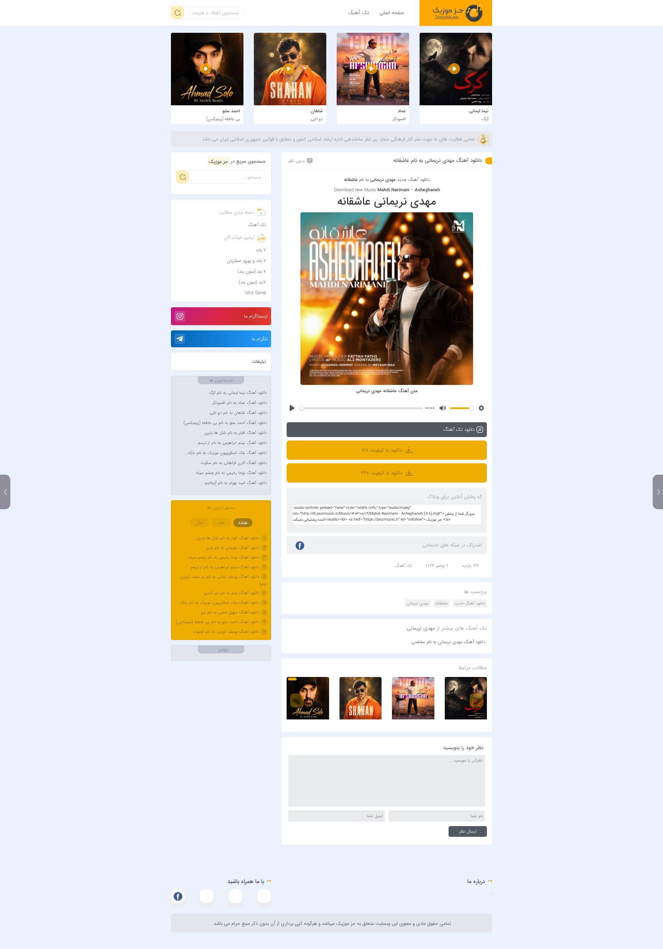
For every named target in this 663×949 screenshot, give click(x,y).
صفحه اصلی (391, 13)
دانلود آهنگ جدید (413, 179)
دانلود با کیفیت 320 (382, 473)
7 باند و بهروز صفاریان (246, 260)
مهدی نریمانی (417, 603)
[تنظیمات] (481, 408)
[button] (292, 679)
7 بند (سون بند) (251, 271)
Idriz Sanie (255, 293)
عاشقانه (441, 603)
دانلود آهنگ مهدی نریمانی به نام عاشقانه (437, 160)
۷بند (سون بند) (252, 282)
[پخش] (292, 408)
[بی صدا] (442, 408)
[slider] (360, 408)
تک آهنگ (358, 13)
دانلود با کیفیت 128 (383, 450)
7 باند (261, 250)
